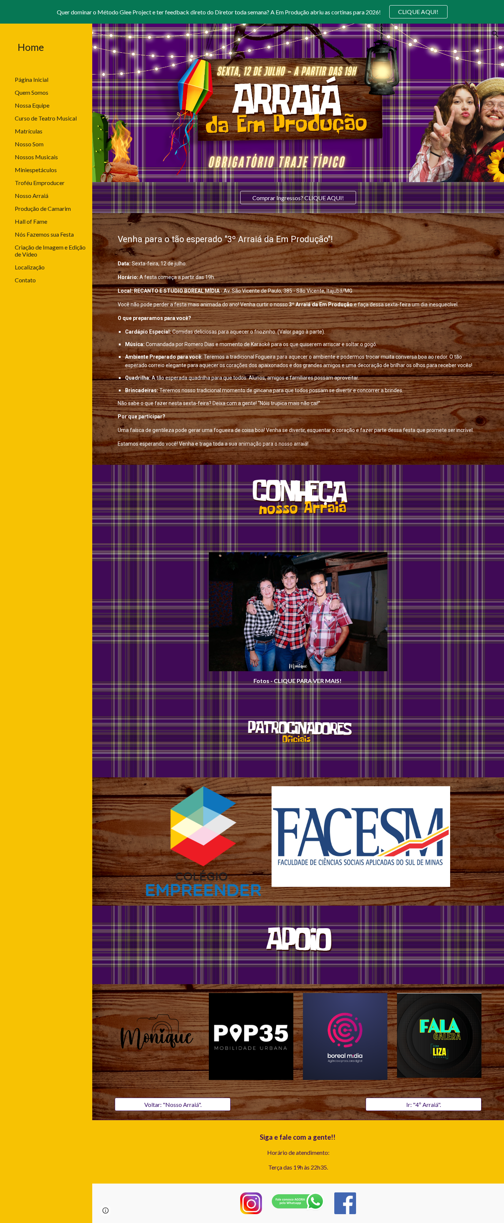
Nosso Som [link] (29, 143)
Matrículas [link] (28, 131)
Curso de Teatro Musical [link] (46, 118)
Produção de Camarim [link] (43, 208)
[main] (298, 339)
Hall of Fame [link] (31, 221)
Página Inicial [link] (31, 79)
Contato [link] (25, 279)
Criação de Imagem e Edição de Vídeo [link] (50, 251)
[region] (252, 12)
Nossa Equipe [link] (32, 105)
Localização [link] (30, 267)
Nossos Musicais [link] (36, 156)
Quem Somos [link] (31, 92)
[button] (495, 34)
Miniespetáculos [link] (36, 169)
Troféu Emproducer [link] (40, 182)
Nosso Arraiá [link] (31, 195)
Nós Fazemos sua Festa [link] (44, 234)
